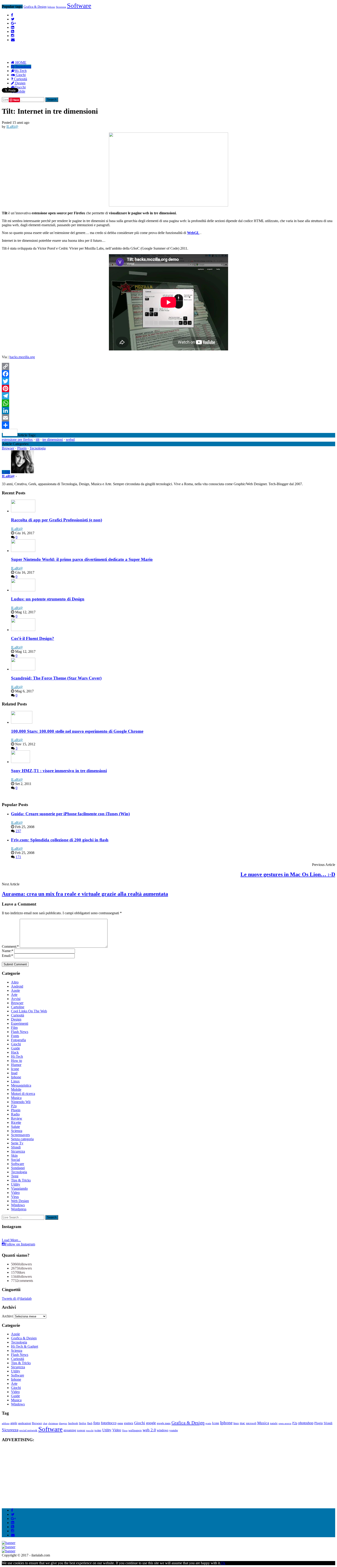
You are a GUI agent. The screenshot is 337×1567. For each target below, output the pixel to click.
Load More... (11, 1240)
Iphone (51, 7)
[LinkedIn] (168, 410)
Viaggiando (19, 1188)
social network (28, 1430)
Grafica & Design (35, 6)
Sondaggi (18, 1168)
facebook (73, 1423)
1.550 (6, 472)
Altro (15, 982)
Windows (18, 1205)
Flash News (19, 1032)
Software (79, 5)
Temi (14, 1176)
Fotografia (18, 1040)
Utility (15, 1184)
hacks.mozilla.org (22, 357)
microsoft (251, 1423)
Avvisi (15, 999)
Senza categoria (22, 1139)
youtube (173, 1430)
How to (16, 1061)
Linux (15, 1081)
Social (15, 1160)
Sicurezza (61, 7)
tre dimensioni (52, 439)
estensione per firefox (17, 439)
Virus (15, 1197)
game (120, 1423)
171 (18, 857)
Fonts (15, 1036)
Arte (14, 995)
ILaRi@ (12, 127)
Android (17, 986)
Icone (15, 1069)
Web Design (20, 1201)
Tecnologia (22, 67)
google (151, 1423)
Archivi (7, 1316)
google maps (164, 1423)
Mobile (16, 1089)
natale (274, 1423)
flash (89, 1423)
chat (45, 1423)
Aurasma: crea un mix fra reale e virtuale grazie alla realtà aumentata (85, 894)
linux (236, 1423)
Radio (15, 1114)
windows (162, 1430)
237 (18, 831)
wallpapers (135, 1430)
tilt (37, 439)
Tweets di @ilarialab (17, 1298)
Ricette (16, 1122)
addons (5, 1423)
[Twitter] (168, 381)
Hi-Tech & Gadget (24, 1346)
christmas (53, 1423)
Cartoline (17, 1007)
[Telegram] (168, 395)
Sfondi (16, 1147)
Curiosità (20, 79)
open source (285, 1423)
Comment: (10, 946)
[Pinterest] (168, 388)
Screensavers (20, 1135)
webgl (70, 439)
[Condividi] (168, 425)
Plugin (22, 448)
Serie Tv (17, 1143)
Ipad (14, 1073)
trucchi (90, 1430)
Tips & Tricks (21, 1180)
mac (242, 1423)
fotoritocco (108, 1423)
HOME (20, 62)
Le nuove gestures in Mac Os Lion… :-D (287, 874)
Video (15, 1193)
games (128, 1423)
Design (19, 83)
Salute (15, 1127)
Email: (7, 956)
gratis (208, 1423)
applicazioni (24, 1423)
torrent (81, 1430)
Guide (15, 1048)
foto (96, 1423)
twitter (97, 1430)
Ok (223, 1563)
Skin (14, 1155)
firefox (82, 1423)
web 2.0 (149, 1430)
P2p (14, 1106)
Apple (15, 990)
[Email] (168, 417)
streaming (70, 1430)
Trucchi (20, 87)
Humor (16, 1065)
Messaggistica (21, 1085)
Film (14, 1028)
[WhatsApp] (168, 403)
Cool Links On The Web (29, 1011)
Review (16, 1118)
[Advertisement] (85, 39)
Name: (7, 951)
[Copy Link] (168, 366)
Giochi (20, 75)
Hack (15, 1052)
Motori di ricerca (23, 1094)
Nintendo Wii (20, 1102)
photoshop (305, 1423)
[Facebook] (168, 373)
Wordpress (18, 1209)
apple (13, 1423)
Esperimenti (19, 1023)
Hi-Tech (21, 71)
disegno (63, 1423)
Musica (16, 1098)
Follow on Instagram (20, 1244)
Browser (8, 448)
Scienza (16, 1131)
